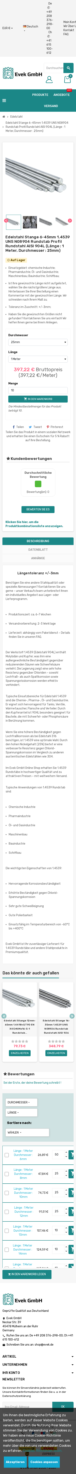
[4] (23, 1041)
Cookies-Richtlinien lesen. (42, 1451)
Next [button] (72, 1016)
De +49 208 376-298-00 (49, 16)
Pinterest (57, 427)
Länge (12, 352)
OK (63, 1406)
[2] (16, 1041)
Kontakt (68, 30)
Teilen (20, 427)
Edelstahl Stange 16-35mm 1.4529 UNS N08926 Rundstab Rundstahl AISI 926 (56, 1026)
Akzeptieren (15, 1462)
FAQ (66, 34)
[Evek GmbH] (22, 72)
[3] (19, 1041)
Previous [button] (3, 1016)
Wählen (15, 1132)
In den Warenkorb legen (27, 1274)
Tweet (37, 427)
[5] (26, 1041)
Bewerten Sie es (38, 509)
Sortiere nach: (19, 1123)
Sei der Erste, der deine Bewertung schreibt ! (32, 1082)
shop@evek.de (44, 1344)
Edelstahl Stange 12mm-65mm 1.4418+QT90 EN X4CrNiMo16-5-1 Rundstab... (19, 1026)
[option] (19, 1022)
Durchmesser (15, 335)
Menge (13, 383)
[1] (12, 1041)
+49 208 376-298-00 (48, 1335)
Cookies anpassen (44, 1462)
